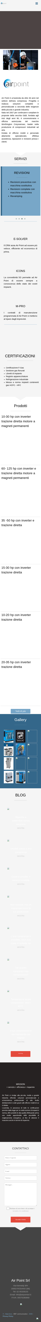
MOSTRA (20, 828)
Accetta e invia (20, 1219)
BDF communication (21, 1314)
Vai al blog (20, 1053)
